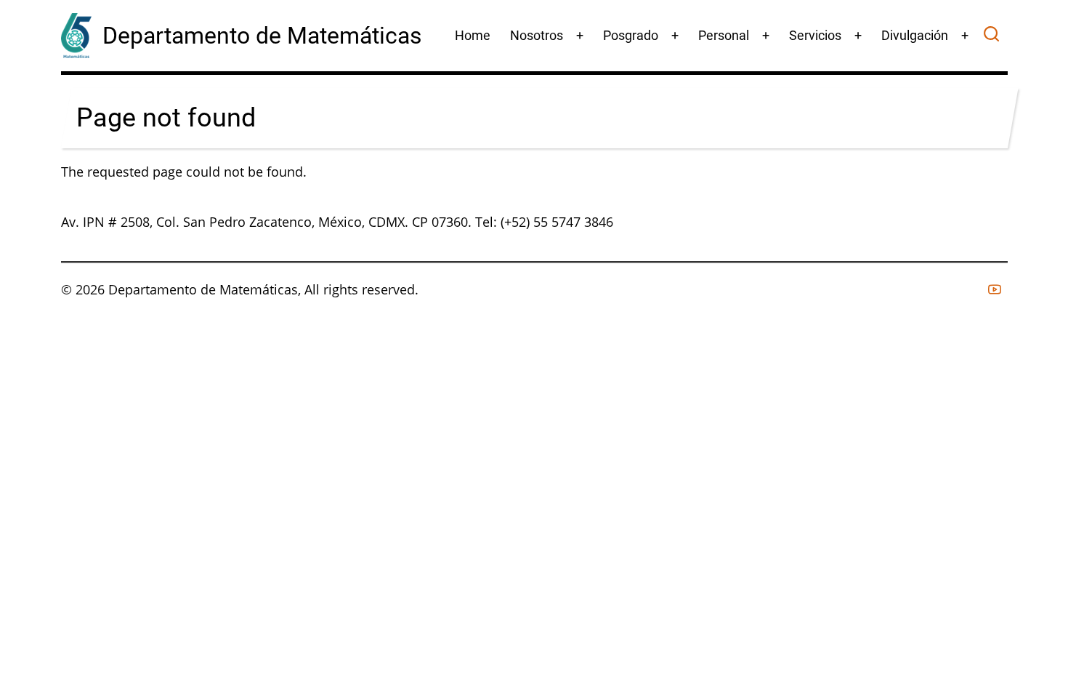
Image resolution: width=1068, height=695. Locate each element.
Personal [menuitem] (723, 35)
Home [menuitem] (472, 35)
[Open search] (991, 36)
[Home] (76, 34)
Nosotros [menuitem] (536, 35)
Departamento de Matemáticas (262, 35)
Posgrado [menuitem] (630, 35)
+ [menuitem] (579, 35)
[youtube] (995, 289)
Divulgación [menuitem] (914, 35)
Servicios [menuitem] (815, 35)
